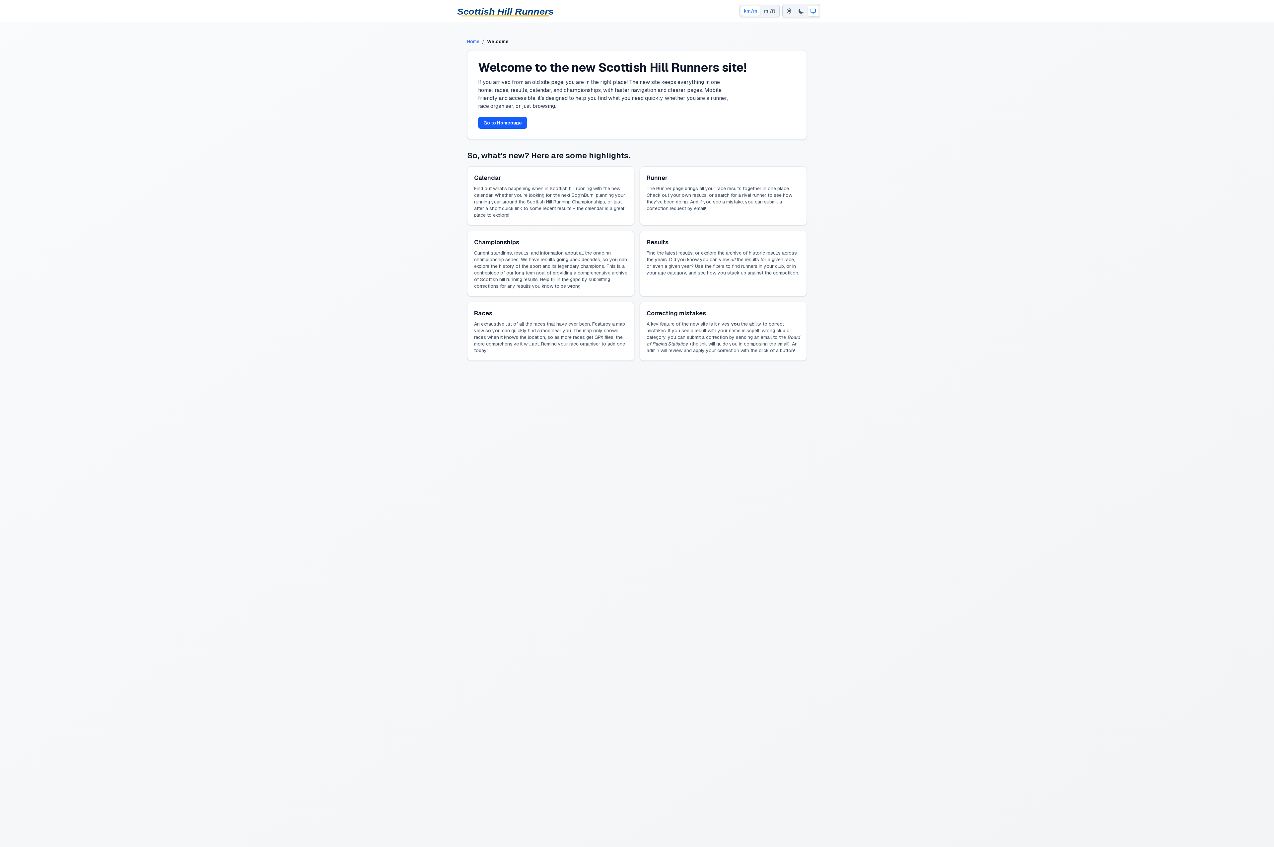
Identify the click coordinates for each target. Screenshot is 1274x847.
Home (473, 41)
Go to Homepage (502, 123)
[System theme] (813, 11)
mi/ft (769, 11)
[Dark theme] (801, 11)
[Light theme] (789, 11)
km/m (750, 11)
